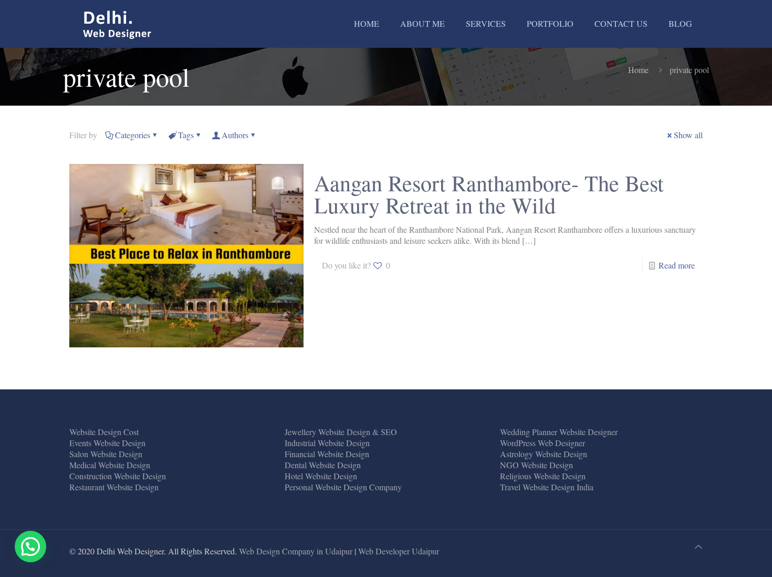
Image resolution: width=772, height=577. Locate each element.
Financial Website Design (327, 453)
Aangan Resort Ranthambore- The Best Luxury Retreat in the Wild (489, 194)
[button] (30, 546)
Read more (677, 265)
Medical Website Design (109, 464)
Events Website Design (107, 442)
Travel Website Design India (546, 486)
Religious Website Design (543, 475)
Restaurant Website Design (114, 486)
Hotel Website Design (321, 475)
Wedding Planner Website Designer (559, 431)
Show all (688, 134)
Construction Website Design (117, 475)
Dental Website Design (323, 464)
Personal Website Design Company (343, 486)
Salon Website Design (105, 453)
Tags (186, 134)
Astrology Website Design (543, 453)
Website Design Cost (104, 431)
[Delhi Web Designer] (117, 23)
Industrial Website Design (327, 442)
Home (638, 69)
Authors (235, 134)
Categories (132, 134)
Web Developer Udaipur (398, 551)
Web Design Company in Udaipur (295, 551)
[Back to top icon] (698, 546)
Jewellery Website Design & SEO (341, 431)
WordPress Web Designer (542, 442)
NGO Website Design (536, 464)
